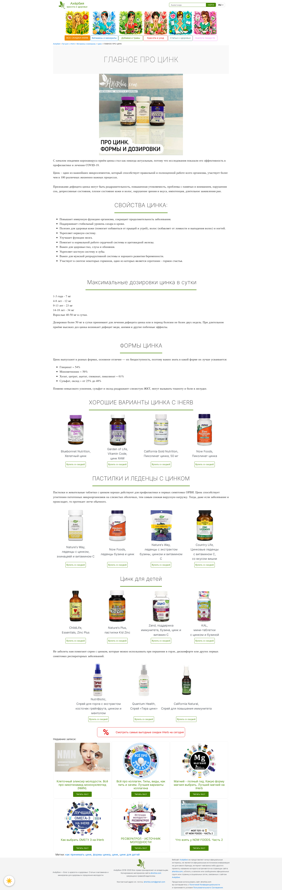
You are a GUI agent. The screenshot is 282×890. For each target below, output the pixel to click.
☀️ (9, 881)
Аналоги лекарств (205, 38)
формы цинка (101, 854)
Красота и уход (155, 38)
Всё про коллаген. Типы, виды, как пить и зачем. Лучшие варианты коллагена (141, 785)
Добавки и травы (131, 38)
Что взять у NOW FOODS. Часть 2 (199, 839)
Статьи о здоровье (180, 38)
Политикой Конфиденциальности (204, 884)
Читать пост (82, 794)
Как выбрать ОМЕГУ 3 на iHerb (82, 839)
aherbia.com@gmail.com (154, 882)
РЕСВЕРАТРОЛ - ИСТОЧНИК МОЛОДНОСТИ (141, 840)
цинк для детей (130, 854)
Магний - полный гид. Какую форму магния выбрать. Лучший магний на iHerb (199, 785)
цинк (115, 854)
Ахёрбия (184, 860)
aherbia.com (155, 873)
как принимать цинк (78, 854)
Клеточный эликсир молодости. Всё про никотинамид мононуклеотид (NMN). (82, 785)
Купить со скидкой (75, 464)
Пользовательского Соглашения (208, 887)
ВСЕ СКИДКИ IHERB (77, 37)
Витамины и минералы (104, 38)
